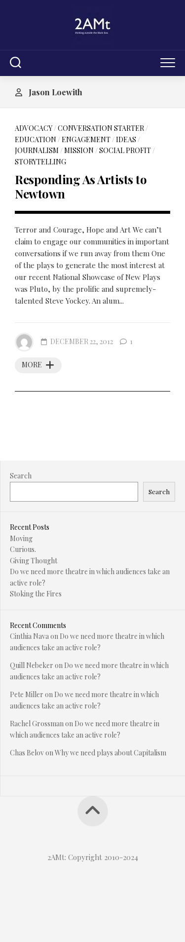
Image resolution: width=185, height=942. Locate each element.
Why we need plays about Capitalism (110, 752)
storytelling (40, 161)
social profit (125, 150)
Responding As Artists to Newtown (81, 186)
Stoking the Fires (36, 593)
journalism (37, 150)
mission (79, 150)
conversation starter (101, 128)
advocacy (33, 128)
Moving (21, 538)
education (35, 139)
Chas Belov (27, 752)
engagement (86, 139)
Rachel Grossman (37, 723)
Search (21, 475)
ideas (126, 139)
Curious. (23, 549)
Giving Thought (33, 560)
